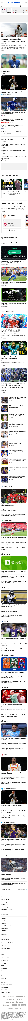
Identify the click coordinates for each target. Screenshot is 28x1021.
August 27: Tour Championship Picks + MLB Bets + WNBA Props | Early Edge (11, 189)
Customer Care (5, 960)
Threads (3, 979)
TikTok (3, 969)
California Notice (5, 951)
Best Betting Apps (6, 910)
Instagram (4, 971)
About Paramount (6, 929)
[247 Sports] (9, 1005)
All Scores (8, 10)
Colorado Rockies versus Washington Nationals (18, 10)
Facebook (3, 974)
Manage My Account (6, 988)
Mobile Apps (4, 918)
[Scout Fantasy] (10, 1011)
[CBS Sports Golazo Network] (14, 1002)
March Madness (5, 915)
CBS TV (3, 934)
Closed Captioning (6, 949)
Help (2, 958)
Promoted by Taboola (21, 892)
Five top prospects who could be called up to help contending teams (14, 106)
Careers (3, 926)
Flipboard (4, 982)
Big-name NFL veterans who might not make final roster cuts (14, 64)
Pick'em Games (5, 903)
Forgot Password (5, 995)
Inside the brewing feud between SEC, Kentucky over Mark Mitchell (14, 85)
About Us (3, 924)
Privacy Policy (5, 943)
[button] (2, 2)
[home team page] (5, 223)
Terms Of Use (5, 940)
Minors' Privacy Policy (7, 945)
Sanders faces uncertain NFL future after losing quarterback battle (14, 38)
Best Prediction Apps (6, 913)
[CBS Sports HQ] (20, 1000)
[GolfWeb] (18, 1011)
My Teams (4, 993)
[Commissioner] (16, 1008)
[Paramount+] (6, 1008)
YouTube (3, 966)
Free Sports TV (5, 908)
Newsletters (4, 990)
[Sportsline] (19, 1005)
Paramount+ (4, 932)
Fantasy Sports (5, 905)
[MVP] (23, 1008)
